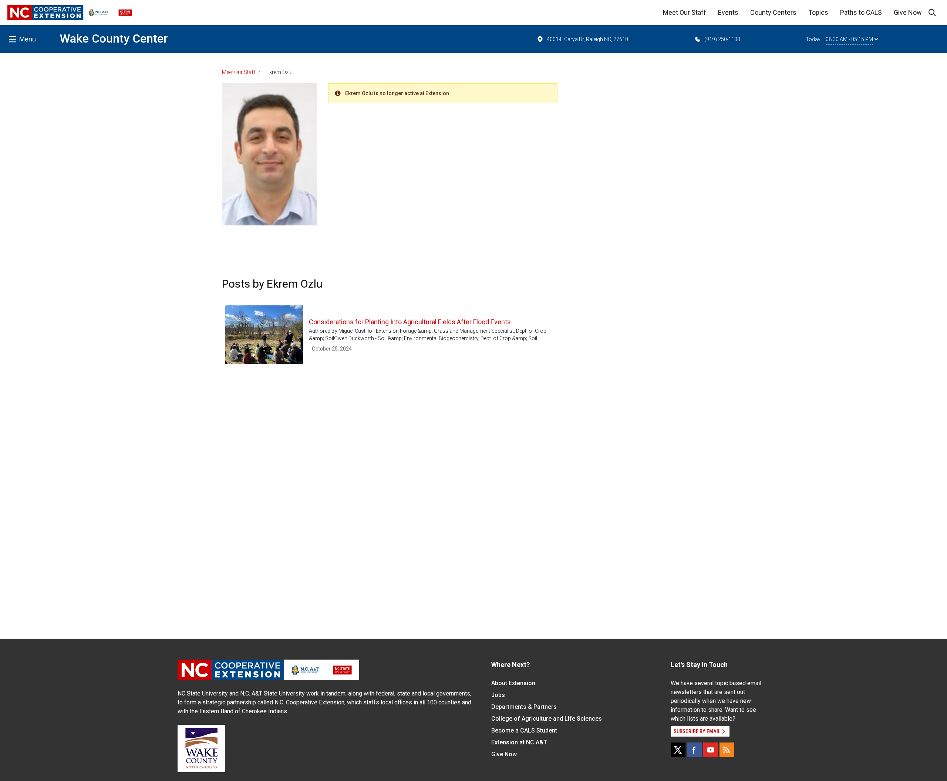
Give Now (908, 12)
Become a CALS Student (524, 730)
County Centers (773, 12)
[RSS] (726, 750)
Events (728, 12)
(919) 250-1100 (722, 39)
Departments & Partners (524, 706)
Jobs (498, 694)
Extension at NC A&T (519, 742)
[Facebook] (694, 750)
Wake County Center (114, 38)
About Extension (513, 683)
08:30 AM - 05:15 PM (849, 39)
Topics (818, 12)
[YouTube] (710, 750)
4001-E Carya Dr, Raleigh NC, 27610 (587, 39)
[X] (678, 750)
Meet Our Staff (684, 12)
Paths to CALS (861, 12)
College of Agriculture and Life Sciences (546, 718)
